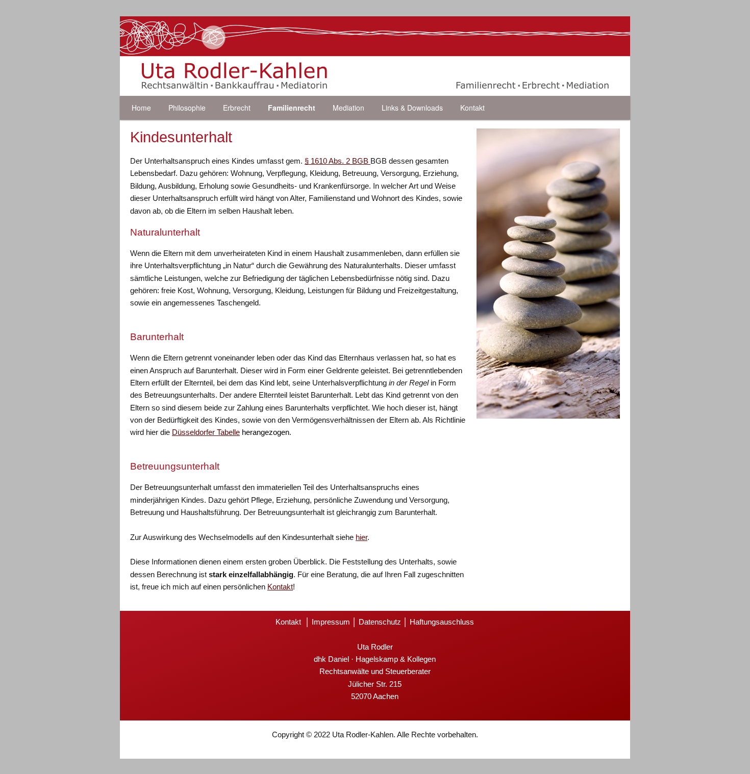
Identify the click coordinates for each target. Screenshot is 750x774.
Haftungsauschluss (442, 621)
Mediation (348, 107)
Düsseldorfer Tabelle (206, 432)
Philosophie (187, 107)
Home (141, 107)
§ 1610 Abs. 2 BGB (337, 161)
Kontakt (472, 107)
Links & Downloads (412, 107)
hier (361, 537)
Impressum (331, 621)
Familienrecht (291, 107)
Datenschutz (380, 621)
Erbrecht (237, 107)
